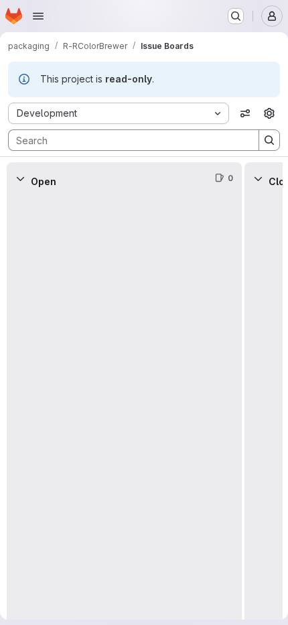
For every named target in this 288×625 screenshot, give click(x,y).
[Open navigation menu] (38, 16)
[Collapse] (20, 178)
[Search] (269, 140)
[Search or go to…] (236, 16)
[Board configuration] (269, 113)
